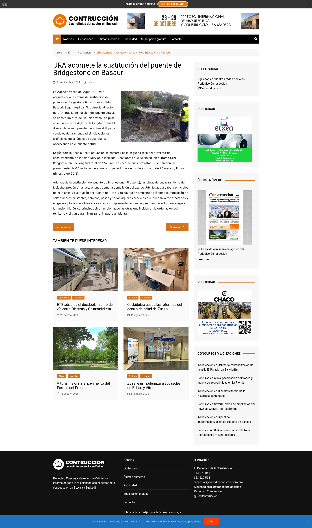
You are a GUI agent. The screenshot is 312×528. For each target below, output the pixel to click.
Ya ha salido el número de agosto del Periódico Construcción (221, 251)
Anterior (66, 227)
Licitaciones (85, 39)
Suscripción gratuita (153, 39)
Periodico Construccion (212, 83)
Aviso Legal (175, 512)
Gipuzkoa (64, 297)
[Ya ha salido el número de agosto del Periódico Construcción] (225, 218)
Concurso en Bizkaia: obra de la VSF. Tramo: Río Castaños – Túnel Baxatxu (225, 433)
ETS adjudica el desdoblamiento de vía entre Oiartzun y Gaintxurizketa (85, 306)
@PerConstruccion (209, 88)
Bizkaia (133, 297)
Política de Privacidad (135, 512)
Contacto (176, 39)
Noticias (68, 39)
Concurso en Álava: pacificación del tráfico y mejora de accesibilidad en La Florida (225, 380)
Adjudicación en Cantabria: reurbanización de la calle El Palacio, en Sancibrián (225, 367)
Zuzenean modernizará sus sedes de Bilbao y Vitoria (154, 385)
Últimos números (108, 39)
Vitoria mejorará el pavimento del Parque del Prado (83, 385)
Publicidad (130, 39)
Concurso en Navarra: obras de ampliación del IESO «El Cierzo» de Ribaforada (226, 406)
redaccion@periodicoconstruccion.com (218, 482)
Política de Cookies (157, 512)
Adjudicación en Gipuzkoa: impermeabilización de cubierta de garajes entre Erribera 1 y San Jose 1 (224, 419)
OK (211, 521)
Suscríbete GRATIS (172, 4)
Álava (61, 376)
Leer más (203, 259)
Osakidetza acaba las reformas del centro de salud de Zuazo (154, 306)
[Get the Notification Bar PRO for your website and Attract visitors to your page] (4, 4)
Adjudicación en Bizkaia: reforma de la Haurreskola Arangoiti (221, 393)
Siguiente (175, 227)
